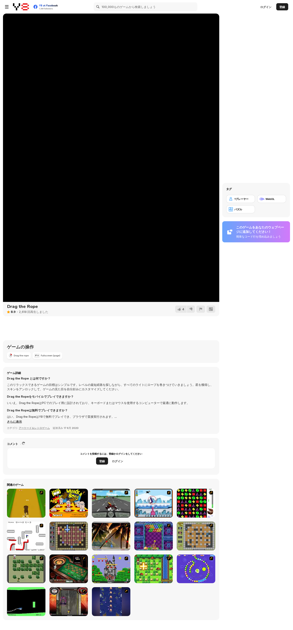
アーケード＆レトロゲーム (34, 428)
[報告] (200, 309)
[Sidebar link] (7, 7)
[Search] (98, 6)
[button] (14, 422)
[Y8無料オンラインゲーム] (21, 6)
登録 (282, 7)
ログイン (265, 7)
